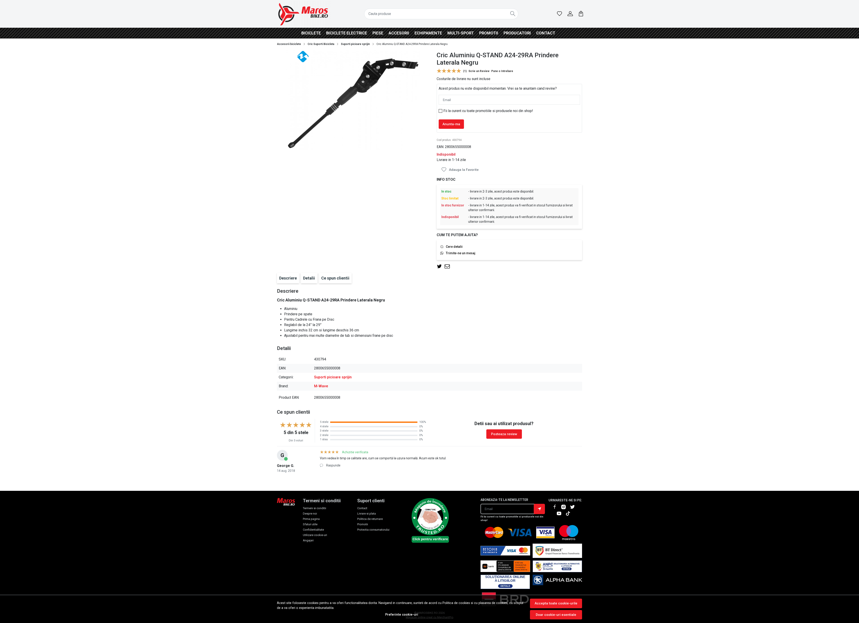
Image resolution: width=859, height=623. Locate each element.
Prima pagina (311, 519)
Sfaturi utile (310, 524)
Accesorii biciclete (289, 44)
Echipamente (428, 33)
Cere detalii (454, 246)
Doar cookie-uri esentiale (556, 615)
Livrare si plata (366, 513)
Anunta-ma (451, 124)
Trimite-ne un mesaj (460, 253)
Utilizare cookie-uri (315, 535)
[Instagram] (565, 507)
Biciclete (311, 33)
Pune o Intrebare (502, 71)
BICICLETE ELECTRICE (346, 33)
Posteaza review (504, 434)
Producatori (517, 33)
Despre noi (310, 513)
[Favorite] (559, 14)
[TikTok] (569, 513)
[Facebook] (556, 507)
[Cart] (581, 14)
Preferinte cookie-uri (401, 615)
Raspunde (333, 465)
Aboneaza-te (539, 509)
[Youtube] (560, 513)
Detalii (309, 278)
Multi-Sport (460, 33)
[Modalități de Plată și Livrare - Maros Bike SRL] (557, 582)
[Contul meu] (570, 14)
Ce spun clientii (335, 278)
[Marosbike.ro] (303, 14)
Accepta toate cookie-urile (556, 603)
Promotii (488, 33)
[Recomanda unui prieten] (448, 266)
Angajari (308, 540)
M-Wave (321, 386)
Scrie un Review (478, 71)
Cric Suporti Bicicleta (321, 44)
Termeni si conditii (314, 508)
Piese (377, 33)
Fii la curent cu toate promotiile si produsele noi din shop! (488, 111)
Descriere (288, 278)
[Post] (440, 266)
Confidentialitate (313, 529)
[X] (574, 507)
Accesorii (399, 33)
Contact (545, 33)
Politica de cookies (456, 603)
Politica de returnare (370, 519)
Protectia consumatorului (373, 529)
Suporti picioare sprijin (355, 44)
